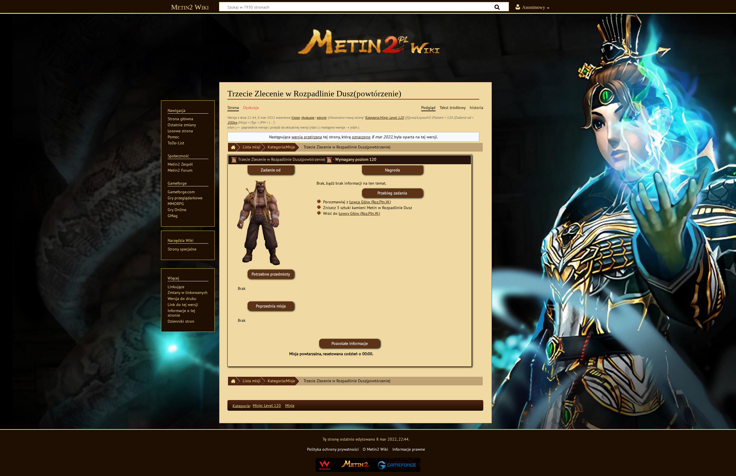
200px (232, 122)
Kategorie (241, 405)
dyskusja (308, 117)
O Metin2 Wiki (375, 449)
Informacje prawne (408, 449)
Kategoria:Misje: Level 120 (384, 117)
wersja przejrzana (307, 136)
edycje (321, 117)
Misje (289, 405)
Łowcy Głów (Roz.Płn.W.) (359, 213)
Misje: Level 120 (267, 405)
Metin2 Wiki (190, 7)
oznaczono (361, 136)
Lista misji (251, 147)
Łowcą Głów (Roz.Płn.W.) (370, 201)
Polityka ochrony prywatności (333, 449)
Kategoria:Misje (281, 147)
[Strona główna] (368, 44)
